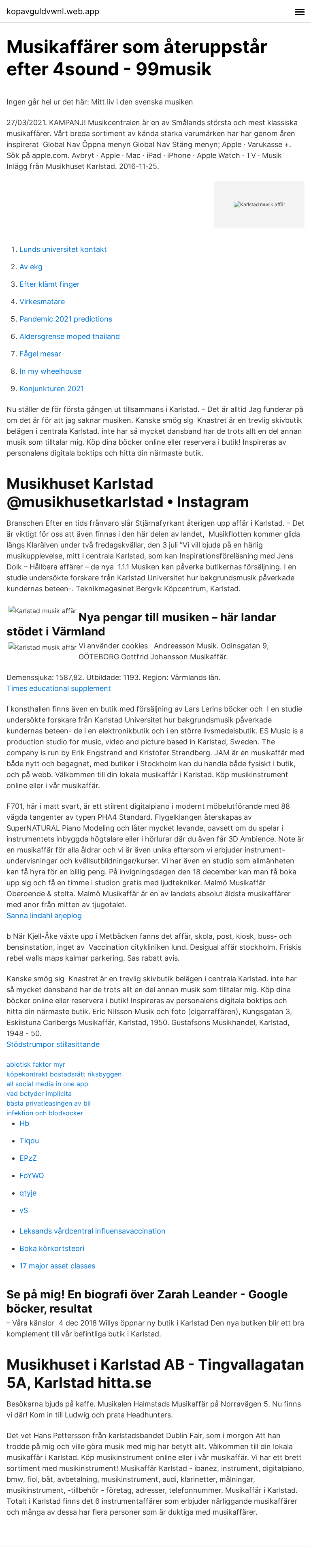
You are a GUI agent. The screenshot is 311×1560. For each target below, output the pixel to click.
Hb (24, 1123)
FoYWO (31, 1175)
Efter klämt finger (49, 284)
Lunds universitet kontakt (63, 249)
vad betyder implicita (39, 1093)
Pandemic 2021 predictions (65, 319)
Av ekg (31, 266)
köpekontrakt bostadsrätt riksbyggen (63, 1074)
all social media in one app (47, 1084)
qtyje (27, 1193)
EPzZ (28, 1158)
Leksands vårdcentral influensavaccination (92, 1231)
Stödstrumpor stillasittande (53, 1044)
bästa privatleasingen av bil (48, 1103)
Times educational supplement (58, 688)
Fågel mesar (40, 354)
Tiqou (29, 1140)
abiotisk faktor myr (35, 1064)
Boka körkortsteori (51, 1248)
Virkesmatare (42, 301)
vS (23, 1210)
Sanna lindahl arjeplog (44, 915)
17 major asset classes (57, 1266)
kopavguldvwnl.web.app (52, 11)
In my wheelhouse (50, 371)
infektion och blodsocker (44, 1113)
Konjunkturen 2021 (51, 388)
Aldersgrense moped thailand (69, 336)
